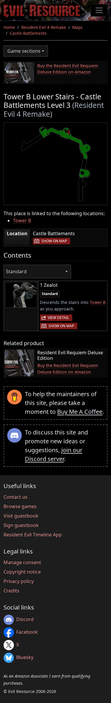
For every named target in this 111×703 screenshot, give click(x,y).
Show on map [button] (54, 240)
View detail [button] (58, 317)
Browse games (20, 506)
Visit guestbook (21, 516)
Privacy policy (19, 581)
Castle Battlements (28, 33)
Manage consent (22, 562)
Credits (12, 590)
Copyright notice (22, 572)
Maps (77, 27)
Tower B (22, 220)
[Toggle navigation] (99, 10)
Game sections (24, 51)
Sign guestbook (21, 525)
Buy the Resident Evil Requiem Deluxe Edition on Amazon (67, 69)
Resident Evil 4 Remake (43, 27)
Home (9, 27)
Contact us (16, 497)
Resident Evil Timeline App (33, 534)
